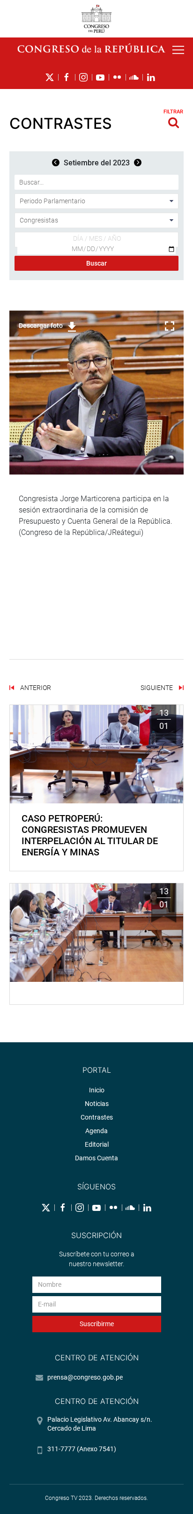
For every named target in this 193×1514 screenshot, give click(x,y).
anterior (35, 687)
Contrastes (97, 1117)
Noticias (97, 1103)
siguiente (157, 687)
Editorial (97, 1144)
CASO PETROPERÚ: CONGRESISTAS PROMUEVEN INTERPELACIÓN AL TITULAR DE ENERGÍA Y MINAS (90, 835)
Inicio (96, 1090)
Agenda (96, 1131)
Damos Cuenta (96, 1158)
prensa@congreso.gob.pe (85, 1377)
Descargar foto (41, 325)
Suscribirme (97, 1324)
